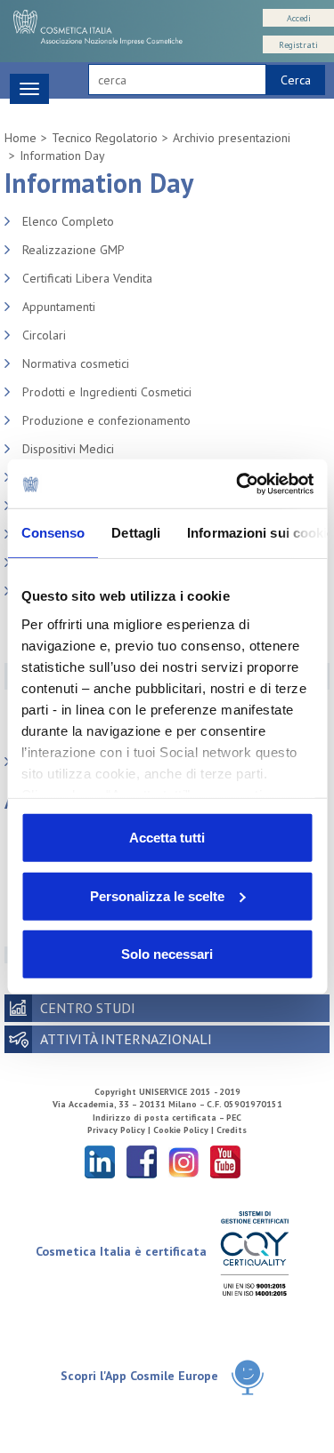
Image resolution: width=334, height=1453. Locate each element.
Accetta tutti (167, 837)
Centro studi (87, 1008)
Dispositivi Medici (68, 449)
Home (20, 138)
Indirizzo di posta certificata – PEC (167, 1117)
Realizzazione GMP (73, 250)
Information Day (62, 156)
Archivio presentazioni (231, 138)
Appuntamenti (58, 307)
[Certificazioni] (254, 1252)
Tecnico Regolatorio (105, 138)
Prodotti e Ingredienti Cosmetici (106, 392)
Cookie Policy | (184, 1130)
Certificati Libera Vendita (87, 278)
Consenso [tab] (52, 532)
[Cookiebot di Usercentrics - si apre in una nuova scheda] (238, 483)
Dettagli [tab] (135, 532)
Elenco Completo (68, 221)
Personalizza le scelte (157, 895)
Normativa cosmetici (75, 363)
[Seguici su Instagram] (183, 1161)
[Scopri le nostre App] (247, 1377)
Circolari (44, 335)
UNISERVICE (163, 1092)
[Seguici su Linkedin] (100, 1161)
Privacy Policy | (120, 1130)
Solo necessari (167, 954)
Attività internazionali (126, 1039)
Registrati (298, 45)
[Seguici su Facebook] (141, 1161)
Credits (231, 1130)
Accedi (299, 18)
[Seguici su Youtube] (225, 1161)
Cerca (296, 80)
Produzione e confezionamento (106, 420)
